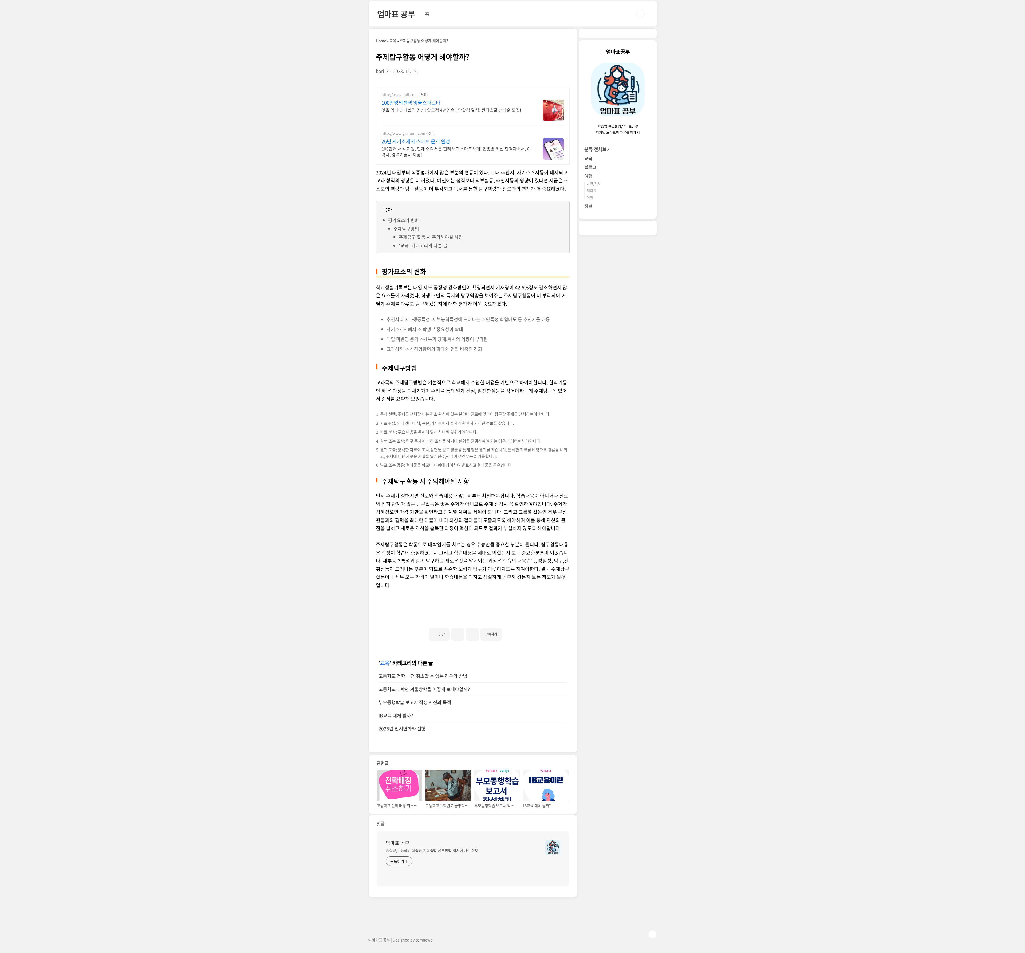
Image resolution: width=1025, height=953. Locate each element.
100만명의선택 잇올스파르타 (410, 103)
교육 (385, 663)
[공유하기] (457, 634)
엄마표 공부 (396, 13)
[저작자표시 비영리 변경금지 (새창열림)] (509, 632)
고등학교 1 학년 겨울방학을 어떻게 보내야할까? (424, 689)
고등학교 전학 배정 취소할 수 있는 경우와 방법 (423, 676)
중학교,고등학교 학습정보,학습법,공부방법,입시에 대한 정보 (432, 850)
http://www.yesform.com (403, 133)
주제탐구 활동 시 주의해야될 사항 (431, 236)
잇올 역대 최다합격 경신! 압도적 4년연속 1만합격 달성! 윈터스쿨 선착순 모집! (451, 110)
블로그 (590, 167)
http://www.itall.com (399, 94)
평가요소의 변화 (403, 220)
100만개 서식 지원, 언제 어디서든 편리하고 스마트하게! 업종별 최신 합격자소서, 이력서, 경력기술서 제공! (456, 151)
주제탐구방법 (406, 228)
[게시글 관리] (472, 634)
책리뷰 (591, 190)
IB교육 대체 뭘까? (396, 715)
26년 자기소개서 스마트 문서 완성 (415, 141)
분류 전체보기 (597, 149)
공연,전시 (594, 183)
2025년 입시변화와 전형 (402, 728)
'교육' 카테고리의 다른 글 (423, 245)
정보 (588, 206)
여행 (588, 176)
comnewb (424, 939)
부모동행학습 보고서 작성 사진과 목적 (415, 702)
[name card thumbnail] (552, 847)
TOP (652, 934)
